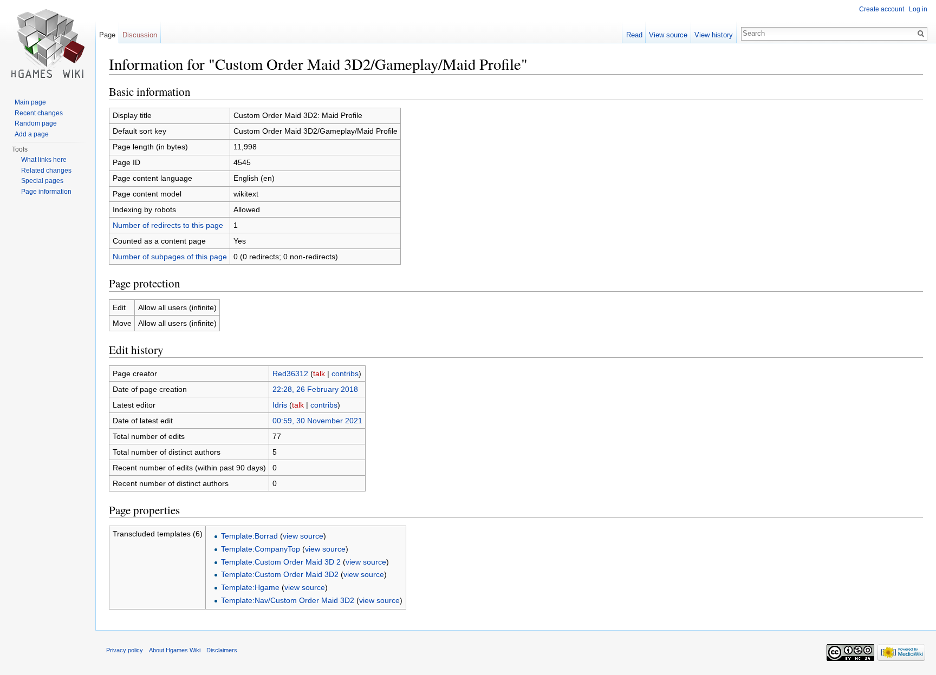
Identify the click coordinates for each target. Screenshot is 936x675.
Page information (46, 191)
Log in (918, 9)
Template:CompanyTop (260, 549)
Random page (36, 123)
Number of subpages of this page (170, 256)
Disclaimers (221, 650)
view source (303, 536)
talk (319, 373)
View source (668, 35)
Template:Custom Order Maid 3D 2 (281, 562)
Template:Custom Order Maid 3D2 (280, 574)
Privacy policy (124, 650)
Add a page (32, 134)
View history (713, 35)
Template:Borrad (249, 536)
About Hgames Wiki (174, 650)
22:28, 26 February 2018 (315, 389)
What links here (44, 159)
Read (634, 35)
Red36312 (290, 373)
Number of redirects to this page (168, 225)
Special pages (42, 181)
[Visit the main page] (47, 43)
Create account (881, 9)
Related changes (46, 170)
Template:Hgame (250, 587)
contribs (345, 373)
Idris (279, 405)
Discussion (139, 35)
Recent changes (39, 113)
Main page (30, 102)
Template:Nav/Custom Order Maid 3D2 (287, 600)
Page (107, 35)
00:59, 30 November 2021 (317, 420)
